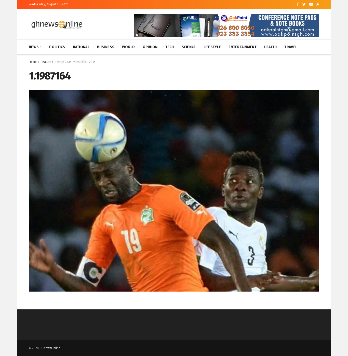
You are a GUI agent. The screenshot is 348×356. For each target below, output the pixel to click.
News (34, 47)
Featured (47, 62)
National (81, 47)
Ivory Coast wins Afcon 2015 (76, 62)
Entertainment (243, 47)
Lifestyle (212, 47)
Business (105, 47)
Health (270, 47)
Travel (290, 47)
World (128, 47)
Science (189, 47)
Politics (57, 47)
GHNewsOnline (49, 348)
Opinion (150, 47)
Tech (169, 47)
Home (33, 62)
